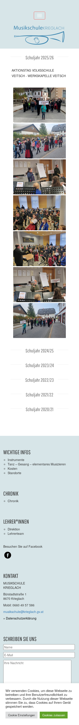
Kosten (12, 468)
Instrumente (16, 460)
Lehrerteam (16, 533)
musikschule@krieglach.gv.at (23, 611)
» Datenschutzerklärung (19, 618)
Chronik (13, 501)
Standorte (14, 473)
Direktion (14, 529)
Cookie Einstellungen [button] (21, 715)
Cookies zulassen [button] (53, 715)
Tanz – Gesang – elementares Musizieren (37, 464)
